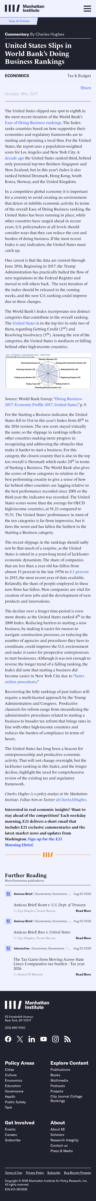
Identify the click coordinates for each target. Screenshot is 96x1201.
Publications (60, 1069)
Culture (10, 1075)
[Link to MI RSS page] (67, 1040)
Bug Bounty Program (77, 1172)
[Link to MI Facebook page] (8, 1040)
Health (10, 1096)
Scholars (57, 1134)
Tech (8, 1107)
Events (10, 1129)
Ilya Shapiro (26, 911)
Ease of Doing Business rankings (33, 122)
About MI (57, 1129)
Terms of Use (13, 1172)
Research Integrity (64, 1140)
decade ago (14, 157)
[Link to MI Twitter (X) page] (20, 1040)
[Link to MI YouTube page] (43, 1039)
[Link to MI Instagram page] (55, 1041)
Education (13, 1086)
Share (85, 87)
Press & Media (61, 1151)
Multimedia (59, 1080)
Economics (17, 75)
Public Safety (15, 1102)
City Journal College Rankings (66, 1098)
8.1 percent (79, 571)
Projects (56, 1091)
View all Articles (19, 21)
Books (55, 1075)
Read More (83, 911)
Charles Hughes (50, 34)
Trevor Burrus (45, 911)
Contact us (59, 1145)
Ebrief (27, 844)
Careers (11, 1134)
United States (24, 322)
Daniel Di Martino (30, 974)
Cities (9, 1069)
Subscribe (12, 1140)
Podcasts (57, 1086)
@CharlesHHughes (71, 799)
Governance (14, 1091)
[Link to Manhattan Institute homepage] (27, 1007)
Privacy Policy (35, 1172)
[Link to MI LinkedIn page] (32, 1040)
